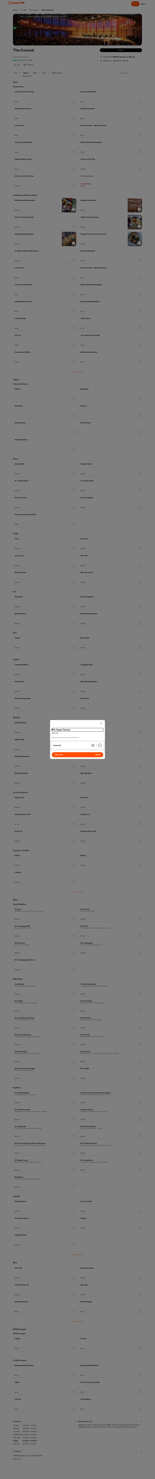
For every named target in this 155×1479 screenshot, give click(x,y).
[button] (77, 754)
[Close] (101, 723)
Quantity (57, 745)
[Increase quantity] (100, 745)
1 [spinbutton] (96, 745)
